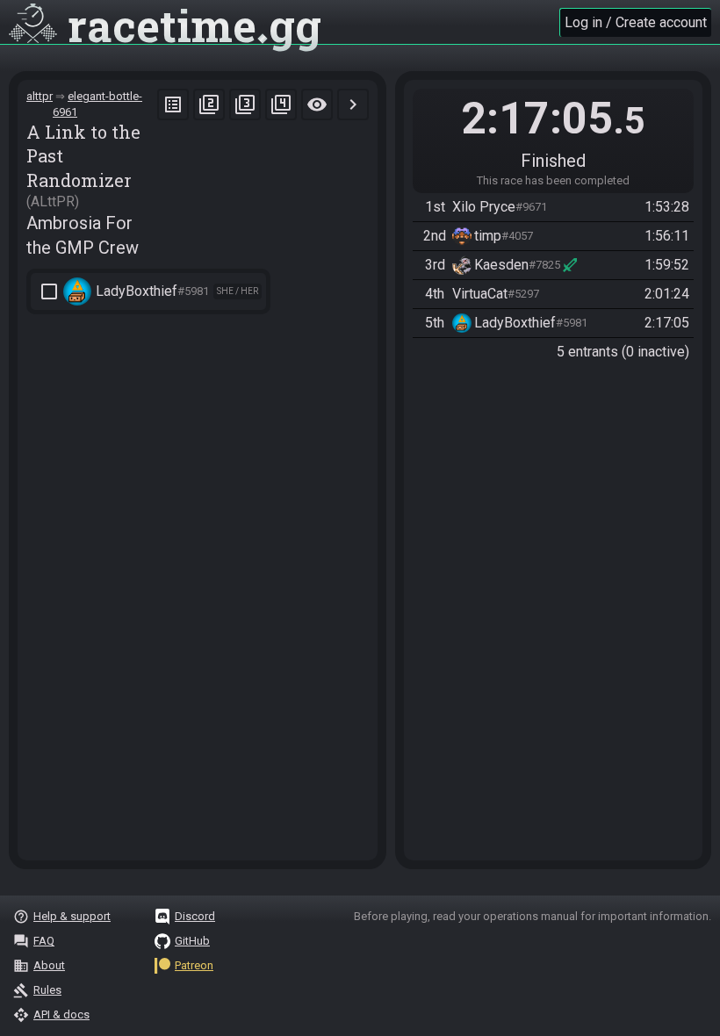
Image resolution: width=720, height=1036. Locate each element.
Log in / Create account (636, 22)
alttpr (39, 96)
